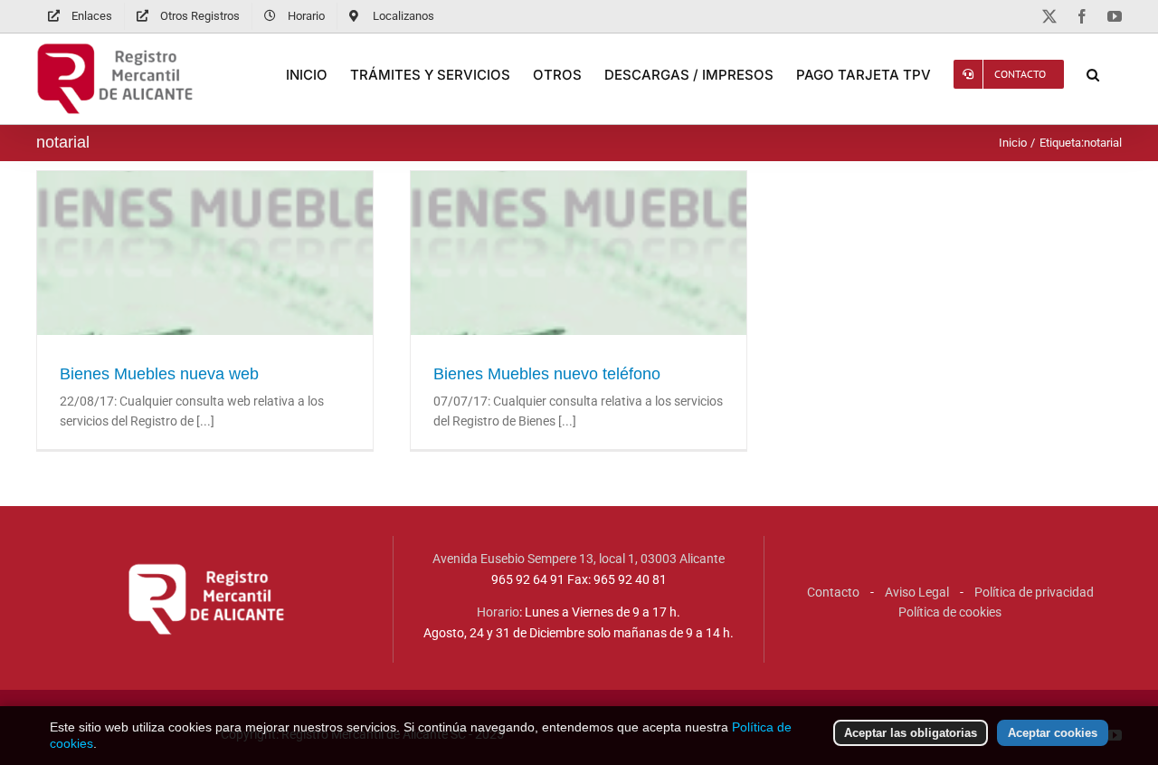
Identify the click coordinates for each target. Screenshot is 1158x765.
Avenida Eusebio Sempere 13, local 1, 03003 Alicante (578, 558)
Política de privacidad (1034, 592)
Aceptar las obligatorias (910, 733)
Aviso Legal (917, 592)
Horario (498, 612)
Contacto (833, 592)
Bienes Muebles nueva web (205, 294)
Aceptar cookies (1052, 733)
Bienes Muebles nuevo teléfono (578, 294)
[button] (1093, 74)
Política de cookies (949, 612)
